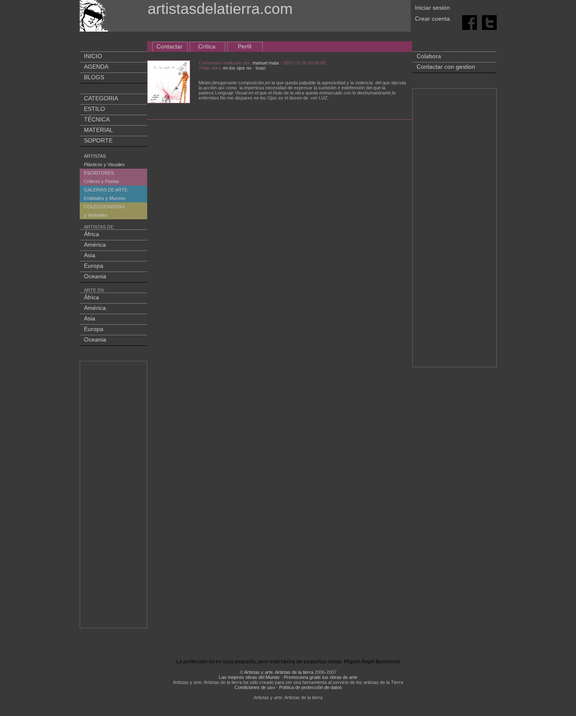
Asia (89, 255)
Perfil (244, 46)
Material (98, 130)
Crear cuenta (432, 18)
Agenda (96, 66)
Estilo (94, 108)
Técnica (97, 119)
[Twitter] (489, 21)
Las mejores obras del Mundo (249, 677)
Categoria (101, 98)
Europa (93, 265)
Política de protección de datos (310, 687)
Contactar (169, 46)
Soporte (98, 140)
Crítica (206, 46)
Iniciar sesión (432, 7)
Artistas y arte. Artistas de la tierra (278, 672)
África (91, 234)
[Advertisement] (114, 496)
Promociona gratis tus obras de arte (320, 677)
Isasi (260, 67)
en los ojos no (237, 67)
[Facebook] (470, 21)
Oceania (95, 276)
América (95, 244)
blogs (94, 77)
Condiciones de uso (254, 687)
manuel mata (266, 62)
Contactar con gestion (446, 66)
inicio (93, 56)
